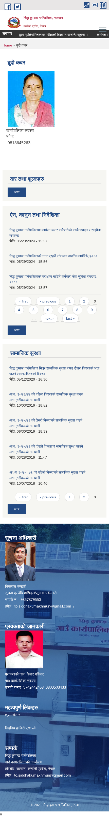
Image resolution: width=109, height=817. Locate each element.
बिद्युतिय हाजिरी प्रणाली (20, 728)
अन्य (17, 192)
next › (49, 318)
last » (70, 318)
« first (23, 301)
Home (7, 45)
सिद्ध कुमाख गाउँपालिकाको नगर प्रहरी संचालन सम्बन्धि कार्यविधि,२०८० (53, 256)
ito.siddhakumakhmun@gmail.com (42, 606)
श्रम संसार (12, 715)
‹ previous (48, 301)
